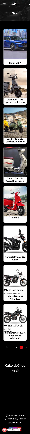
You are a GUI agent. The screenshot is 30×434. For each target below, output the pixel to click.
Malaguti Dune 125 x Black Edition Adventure (15, 335)
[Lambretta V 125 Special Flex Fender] (15, 123)
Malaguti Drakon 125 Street (15, 258)
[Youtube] (19, 429)
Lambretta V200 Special (15, 216)
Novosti (4, 3)
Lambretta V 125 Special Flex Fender (15, 140)
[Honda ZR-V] (15, 44)
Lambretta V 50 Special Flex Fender (15, 179)
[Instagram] (15, 429)
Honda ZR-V (15, 63)
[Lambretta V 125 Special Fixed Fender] (15, 83)
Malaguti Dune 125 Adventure (15, 297)
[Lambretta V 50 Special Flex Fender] (15, 162)
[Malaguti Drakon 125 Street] (15, 241)
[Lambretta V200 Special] (15, 201)
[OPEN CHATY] (4, 430)
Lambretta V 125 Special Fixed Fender (15, 100)
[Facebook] (11, 429)
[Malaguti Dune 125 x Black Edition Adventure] (15, 319)
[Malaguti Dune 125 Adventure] (15, 280)
